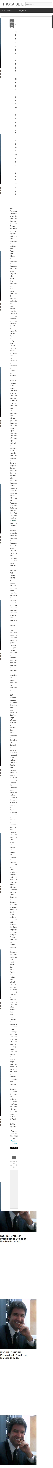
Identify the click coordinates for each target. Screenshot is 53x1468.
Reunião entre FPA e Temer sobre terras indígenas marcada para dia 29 (16, 107)
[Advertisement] (31, 58)
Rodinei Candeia (14, 1142)
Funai (14, 520)
